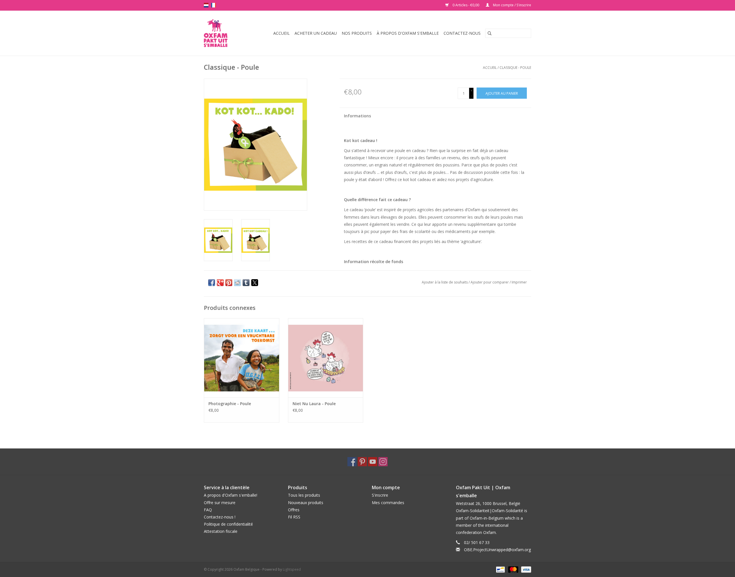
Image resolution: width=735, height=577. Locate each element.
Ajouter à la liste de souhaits (445, 282)
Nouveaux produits (305, 502)
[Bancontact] (500, 569)
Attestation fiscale (220, 531)
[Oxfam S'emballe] (217, 33)
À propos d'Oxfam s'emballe (408, 33)
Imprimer (519, 282)
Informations (357, 115)
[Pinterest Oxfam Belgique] (362, 461)
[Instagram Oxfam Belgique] (383, 461)
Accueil (281, 33)
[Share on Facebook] (211, 282)
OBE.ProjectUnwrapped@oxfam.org (497, 549)
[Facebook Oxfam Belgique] (352, 461)
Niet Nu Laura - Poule (314, 403)
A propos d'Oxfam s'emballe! (230, 495)
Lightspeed (292, 569)
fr (213, 5)
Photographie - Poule (229, 403)
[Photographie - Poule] (241, 357)
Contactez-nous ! (219, 517)
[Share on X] (254, 282)
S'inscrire (380, 495)
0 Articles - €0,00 (466, 5)
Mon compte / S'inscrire (511, 5)
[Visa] (525, 569)
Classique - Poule (515, 67)
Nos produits (357, 33)
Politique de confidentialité (228, 524)
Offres (293, 509)
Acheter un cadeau (316, 33)
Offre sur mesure (219, 502)
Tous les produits (304, 495)
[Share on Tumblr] (246, 282)
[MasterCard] (512, 569)
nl (206, 5)
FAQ (208, 509)
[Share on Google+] (220, 282)
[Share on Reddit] (237, 282)
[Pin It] (228, 282)
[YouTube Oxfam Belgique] (372, 461)
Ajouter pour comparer (490, 282)
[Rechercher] (489, 33)
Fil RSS (294, 517)
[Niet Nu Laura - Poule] (325, 357)
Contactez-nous (462, 33)
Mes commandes (388, 502)
